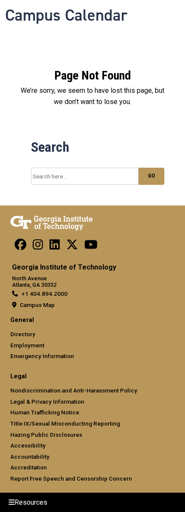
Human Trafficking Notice (44, 412)
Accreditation (28, 467)
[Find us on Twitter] (72, 246)
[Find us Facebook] (20, 246)
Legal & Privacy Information (47, 401)
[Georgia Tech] (51, 221)
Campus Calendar (66, 15)
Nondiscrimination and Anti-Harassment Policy (73, 390)
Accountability (29, 456)
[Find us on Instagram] (38, 246)
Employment (27, 345)
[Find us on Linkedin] (54, 246)
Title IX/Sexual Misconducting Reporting (65, 423)
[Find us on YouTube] (91, 246)
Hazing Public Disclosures (46, 434)
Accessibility (28, 445)
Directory (22, 334)
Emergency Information (42, 356)
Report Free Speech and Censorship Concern (71, 478)
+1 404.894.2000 (45, 293)
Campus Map (37, 304)
